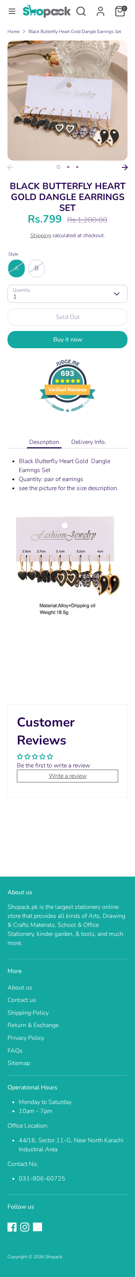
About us (20, 988)
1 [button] (58, 167)
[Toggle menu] (11, 11)
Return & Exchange (33, 1025)
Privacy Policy (26, 1038)
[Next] (125, 167)
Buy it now (67, 339)
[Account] (100, 8)
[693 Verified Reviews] (67, 416)
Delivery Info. (88, 442)
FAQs (15, 1051)
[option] (68, 101)
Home (14, 32)
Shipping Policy (28, 1013)
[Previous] (10, 167)
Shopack (53, 1257)
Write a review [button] (68, 776)
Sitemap (19, 1063)
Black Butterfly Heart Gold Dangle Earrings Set (74, 32)
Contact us (22, 1000)
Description (44, 442)
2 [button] (68, 167)
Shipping (40, 235)
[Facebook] (12, 1227)
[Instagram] (24, 1227)
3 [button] (77, 167)
